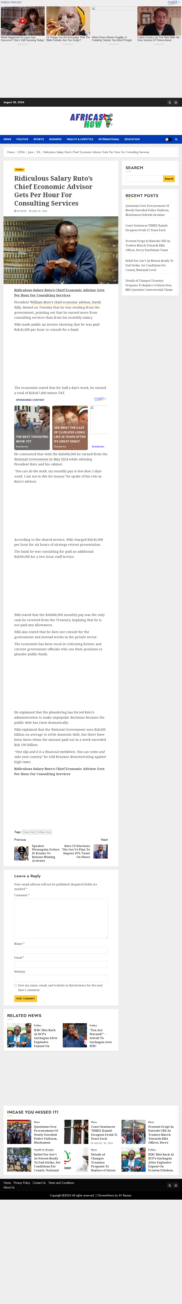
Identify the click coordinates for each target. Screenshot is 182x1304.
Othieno (22, 211)
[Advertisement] (91, 73)
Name (19, 944)
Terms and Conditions (61, 1183)
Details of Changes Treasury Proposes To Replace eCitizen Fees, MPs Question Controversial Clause (149, 285)
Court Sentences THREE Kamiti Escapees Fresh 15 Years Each (104, 1133)
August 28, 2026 (103, 1143)
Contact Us (39, 1183)
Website (19, 972)
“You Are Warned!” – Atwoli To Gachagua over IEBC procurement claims (101, 1042)
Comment (22, 895)
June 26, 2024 (39, 211)
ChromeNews (105, 1195)
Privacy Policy (22, 1183)
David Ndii (28, 832)
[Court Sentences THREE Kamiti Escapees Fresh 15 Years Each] (76, 1132)
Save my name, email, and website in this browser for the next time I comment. (60, 987)
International (108, 139)
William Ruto (44, 832)
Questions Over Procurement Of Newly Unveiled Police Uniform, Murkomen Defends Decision (147, 210)
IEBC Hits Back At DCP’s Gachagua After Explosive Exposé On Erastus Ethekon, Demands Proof (46, 1044)
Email (19, 958)
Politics (22, 139)
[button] (176, 139)
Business (55, 139)
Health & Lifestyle (80, 139)
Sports (39, 139)
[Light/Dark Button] (168, 139)
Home (7, 1183)
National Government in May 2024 (41, 459)
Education (132, 139)
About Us (9, 1187)
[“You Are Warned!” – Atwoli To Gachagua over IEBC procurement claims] (75, 1035)
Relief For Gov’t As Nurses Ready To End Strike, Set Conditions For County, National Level (149, 265)
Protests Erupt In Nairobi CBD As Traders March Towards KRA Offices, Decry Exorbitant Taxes (147, 245)
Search (134, 167)
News (7, 139)
